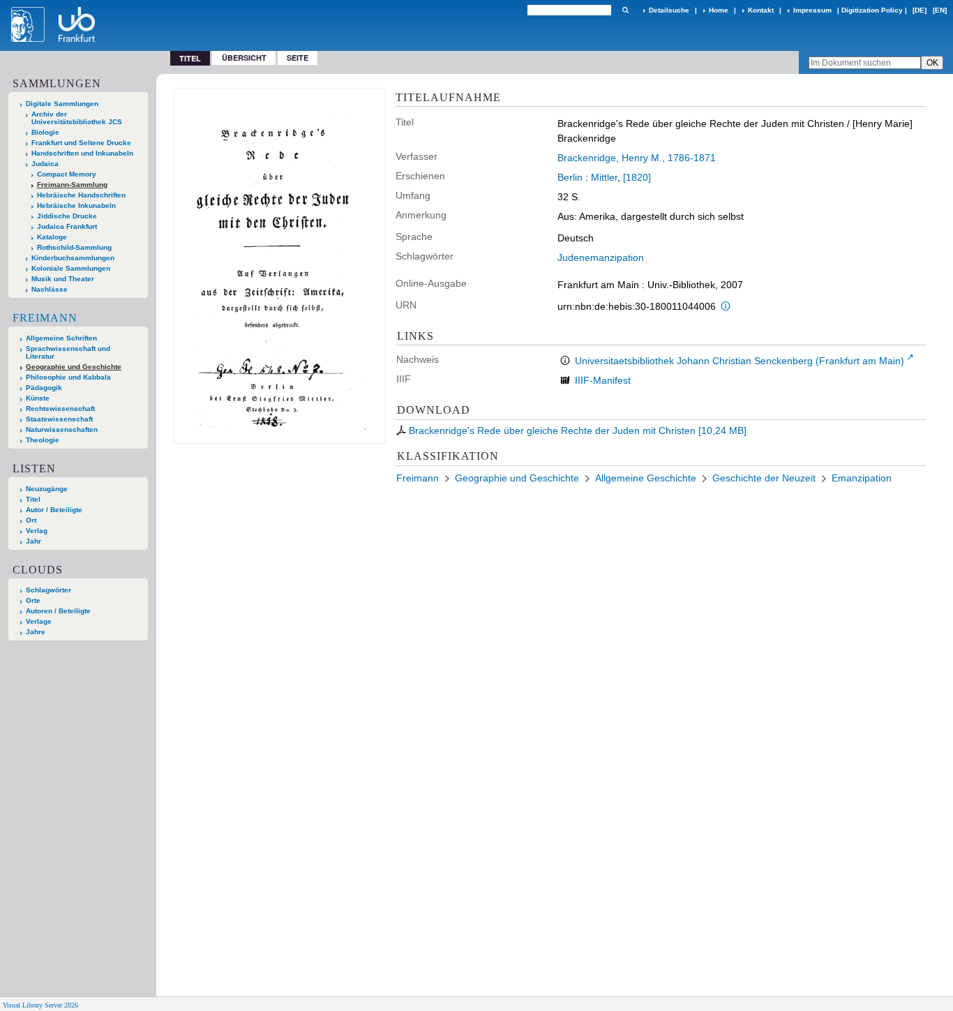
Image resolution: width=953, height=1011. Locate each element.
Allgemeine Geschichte (645, 478)
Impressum (812, 10)
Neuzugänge (47, 489)
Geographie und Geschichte (73, 366)
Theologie (42, 440)
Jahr (33, 541)
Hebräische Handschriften (81, 195)
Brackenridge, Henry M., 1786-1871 (636, 157)
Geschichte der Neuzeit (764, 478)
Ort (31, 520)
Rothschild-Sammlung (74, 247)
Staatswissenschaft (59, 419)
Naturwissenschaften (62, 429)
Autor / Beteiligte (54, 510)
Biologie (45, 132)
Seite (297, 57)
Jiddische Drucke (67, 216)
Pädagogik (44, 387)
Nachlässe (49, 289)
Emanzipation (862, 478)
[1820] (637, 177)
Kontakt (761, 10)
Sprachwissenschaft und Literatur (68, 352)
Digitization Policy (872, 10)
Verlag (36, 530)
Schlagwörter (48, 590)
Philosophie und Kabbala (68, 377)
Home (718, 10)
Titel (33, 499)
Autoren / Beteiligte (58, 611)
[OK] (625, 10)
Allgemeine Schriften (61, 338)
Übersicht (244, 57)
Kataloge (52, 237)
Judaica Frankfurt (67, 226)
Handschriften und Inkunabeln (82, 153)
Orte (33, 600)
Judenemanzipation (600, 257)
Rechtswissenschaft (60, 408)
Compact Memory (66, 174)
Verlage (39, 621)
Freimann (45, 318)
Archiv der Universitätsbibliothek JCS (76, 118)
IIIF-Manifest (603, 380)
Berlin (570, 177)
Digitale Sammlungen (62, 103)
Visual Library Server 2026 (40, 1005)
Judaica (45, 163)
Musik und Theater (62, 279)
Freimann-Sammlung (72, 184)
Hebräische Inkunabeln (76, 205)
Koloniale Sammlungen (70, 268)
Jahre (35, 632)
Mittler (604, 177)
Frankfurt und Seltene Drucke (81, 143)
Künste (38, 398)
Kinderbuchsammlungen (72, 258)
